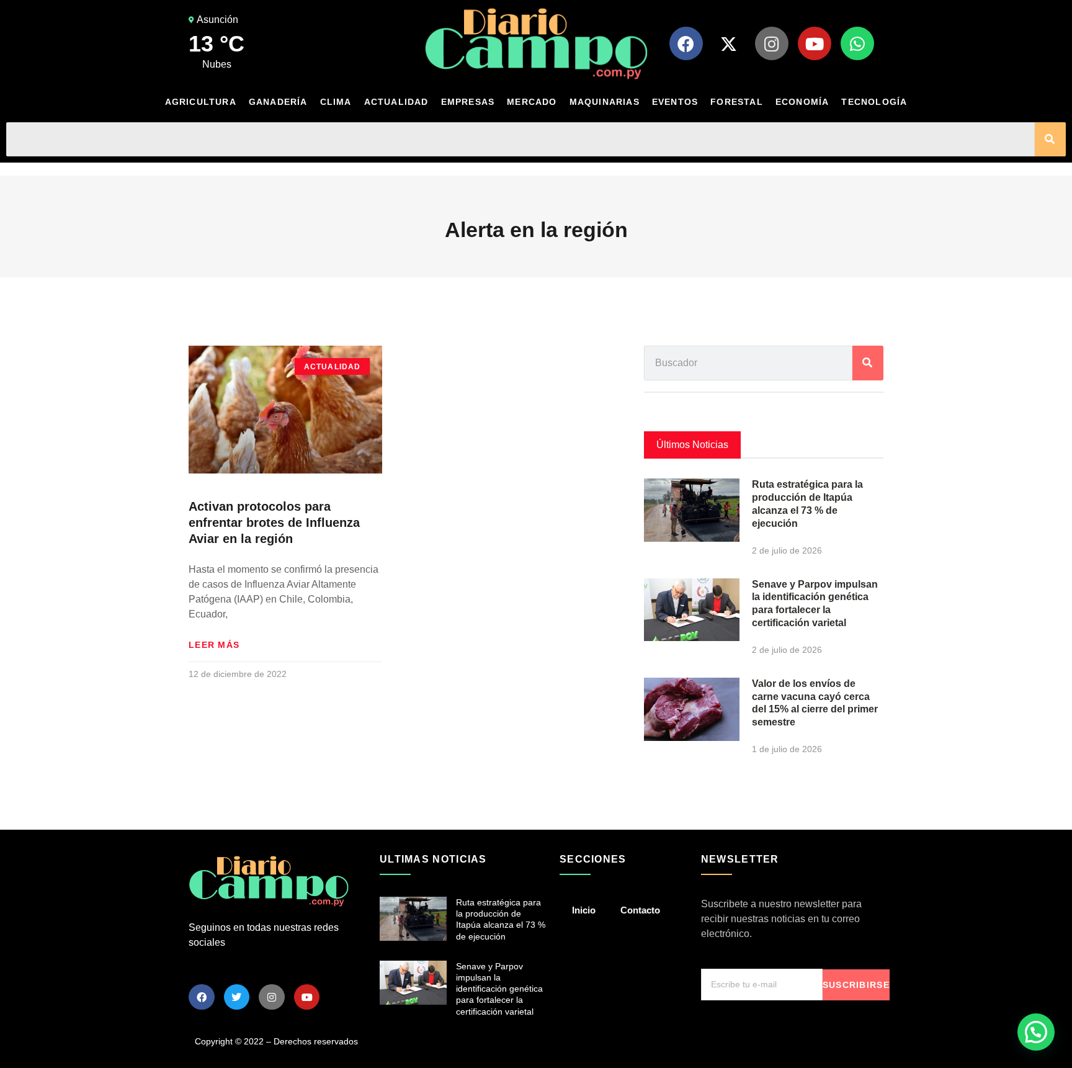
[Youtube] (814, 43)
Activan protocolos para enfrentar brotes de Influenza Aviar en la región (274, 522)
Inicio (584, 910)
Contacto (640, 910)
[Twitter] (237, 997)
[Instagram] (771, 43)
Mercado (531, 102)
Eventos (675, 102)
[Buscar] (1050, 139)
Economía (802, 102)
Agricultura (200, 102)
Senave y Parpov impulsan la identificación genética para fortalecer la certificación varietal (499, 988)
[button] (1036, 1032)
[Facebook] (686, 43)
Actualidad (396, 102)
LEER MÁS (214, 644)
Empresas (468, 102)
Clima (336, 102)
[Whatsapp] (857, 43)
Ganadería (278, 102)
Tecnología (874, 102)
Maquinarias (605, 102)
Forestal (736, 102)
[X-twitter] (729, 43)
